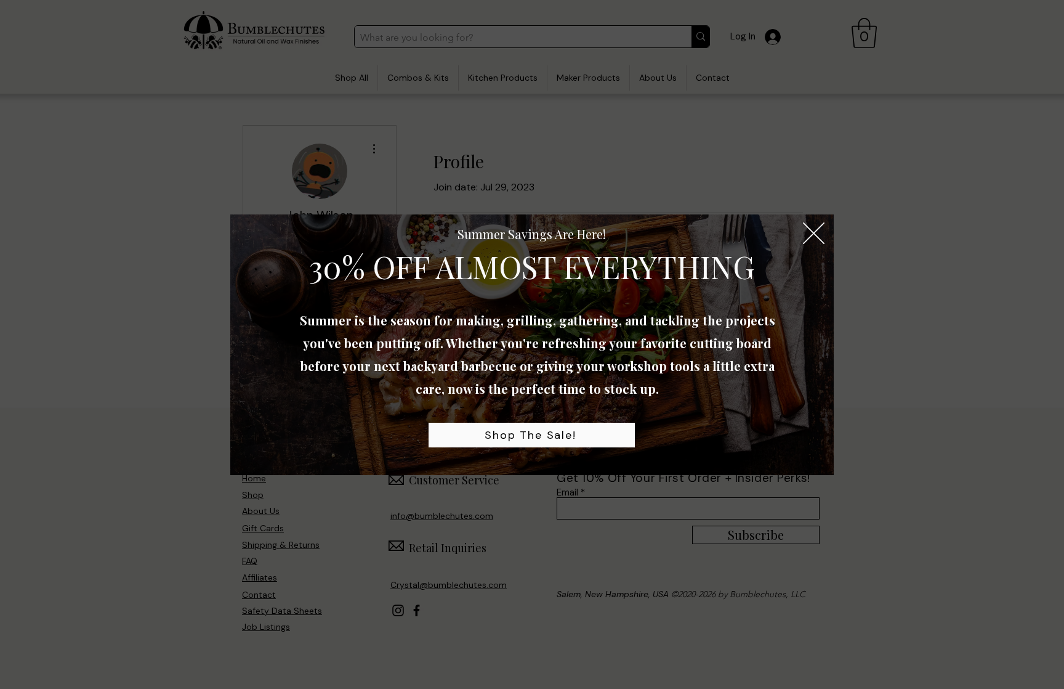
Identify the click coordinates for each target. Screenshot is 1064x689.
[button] (813, 233)
